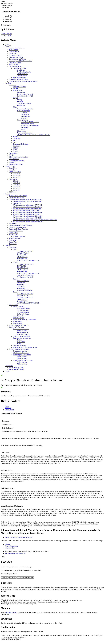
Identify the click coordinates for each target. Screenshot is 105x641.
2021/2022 (16, 188)
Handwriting (21, 105)
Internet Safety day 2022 (25, 94)
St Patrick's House (23, 314)
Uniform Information (16, 231)
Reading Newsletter (19, 77)
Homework (21, 288)
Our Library (21, 70)
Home (7, 44)
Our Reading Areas (19, 68)
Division (24, 118)
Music (15, 149)
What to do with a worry (21, 353)
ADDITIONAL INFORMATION (28, 260)
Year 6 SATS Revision (16, 327)
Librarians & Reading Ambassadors (24, 319)
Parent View (13, 242)
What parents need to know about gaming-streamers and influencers (35, 220)
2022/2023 (16, 177)
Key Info (8, 83)
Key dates (20, 284)
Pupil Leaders (13, 305)
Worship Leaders (18, 318)
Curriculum (12, 85)
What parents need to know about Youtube (27, 214)
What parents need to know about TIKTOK (27, 218)
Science (15, 136)
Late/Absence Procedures (17, 227)
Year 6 (15, 292)
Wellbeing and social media (22, 355)
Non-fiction (21, 342)
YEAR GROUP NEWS (25, 251)
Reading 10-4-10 (22, 332)
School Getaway (6, 34)
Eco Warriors (17, 321)
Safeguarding (13, 153)
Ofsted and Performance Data (18, 157)
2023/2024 (16, 175)
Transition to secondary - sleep (23, 360)
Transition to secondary (20, 351)
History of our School (16, 57)
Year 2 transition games (24, 133)
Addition (24, 112)
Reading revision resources (22, 338)
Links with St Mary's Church (18, 79)
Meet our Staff (13, 50)
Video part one (22, 356)
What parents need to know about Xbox (26, 210)
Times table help (22, 120)
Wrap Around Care (15, 238)
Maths (15, 107)
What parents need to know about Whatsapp (27, 207)
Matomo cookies (11, 612)
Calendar (12, 170)
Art (14, 142)
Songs (23, 129)
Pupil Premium (14, 159)
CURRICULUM (22, 253)
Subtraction (25, 114)
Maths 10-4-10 (22, 331)
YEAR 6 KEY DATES (25, 297)
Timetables (20, 286)
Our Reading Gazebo (24, 72)
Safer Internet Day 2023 (25, 96)
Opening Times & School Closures (20, 225)
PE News (12, 192)
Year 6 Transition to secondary (19, 349)
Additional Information (24, 290)
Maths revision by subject (21, 336)
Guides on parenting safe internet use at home (28, 201)
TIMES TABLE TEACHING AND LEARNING (33, 135)
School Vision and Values (17, 59)
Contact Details (14, 51)
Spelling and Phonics (24, 103)
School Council (18, 316)
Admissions (13, 223)
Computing (16, 138)
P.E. (14, 140)
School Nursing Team (16, 368)
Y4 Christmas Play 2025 (25, 277)
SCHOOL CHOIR (19, 236)
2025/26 (15, 181)
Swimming (12, 240)
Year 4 (15, 262)
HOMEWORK (22, 258)
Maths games (21, 131)
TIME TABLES (22, 270)
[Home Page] (1, 375)
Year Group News (23, 281)
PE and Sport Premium (16, 161)
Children (8, 246)
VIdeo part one (22, 362)
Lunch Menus (13, 233)
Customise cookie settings (25, 577)
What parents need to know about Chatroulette (28, 221)
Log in (9, 35)
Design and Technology (21, 144)
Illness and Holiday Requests (18, 229)
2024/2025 (16, 173)
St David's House (23, 310)
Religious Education (19, 87)
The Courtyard (22, 75)
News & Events (10, 166)
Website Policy (10, 548)
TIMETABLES (22, 257)
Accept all (12, 577)
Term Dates (13, 244)
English (15, 98)
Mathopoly (24, 127)
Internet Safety (18, 90)
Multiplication (25, 116)
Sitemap (7, 544)
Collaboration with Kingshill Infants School (23, 81)
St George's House (23, 312)
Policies (11, 162)
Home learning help (23, 111)
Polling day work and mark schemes (25, 347)
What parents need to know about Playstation (27, 216)
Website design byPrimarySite (15, 553)
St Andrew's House (23, 308)
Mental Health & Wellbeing (18, 196)
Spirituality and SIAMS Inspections (20, 61)
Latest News (13, 168)
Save (18, 639)
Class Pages (13, 247)
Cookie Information (11, 546)
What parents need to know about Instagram (27, 212)
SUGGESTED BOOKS (25, 275)
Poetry (19, 343)
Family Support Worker (16, 369)
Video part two (22, 358)
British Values (13, 64)
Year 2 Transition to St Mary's (18, 325)
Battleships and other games (30, 125)
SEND (11, 155)
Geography (16, 146)
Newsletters (13, 179)
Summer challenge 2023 (25, 109)
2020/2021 (16, 190)
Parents (7, 194)
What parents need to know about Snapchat (27, 209)
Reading (20, 101)
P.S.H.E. (16, 88)
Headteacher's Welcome (17, 48)
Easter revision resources (21, 329)
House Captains (18, 307)
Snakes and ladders (27, 124)
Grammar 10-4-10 (23, 334)
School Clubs (13, 234)
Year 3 (15, 249)
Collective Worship (15, 63)
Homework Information (16, 197)
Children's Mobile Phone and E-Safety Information (25, 199)
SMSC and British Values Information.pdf (18, 537)
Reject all (4, 577)
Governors (12, 53)
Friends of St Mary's (15, 55)
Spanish (15, 151)
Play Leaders (17, 323)
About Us (8, 46)
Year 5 (15, 279)
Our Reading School (15, 66)
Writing (19, 100)
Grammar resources (19, 345)
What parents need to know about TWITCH (27, 205)
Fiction (19, 340)
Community (9, 366)
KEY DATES (21, 255)
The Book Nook (22, 74)
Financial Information (16, 164)
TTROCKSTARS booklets (30, 122)
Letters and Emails (15, 172)
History (15, 148)
